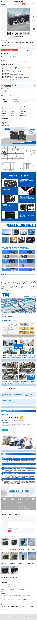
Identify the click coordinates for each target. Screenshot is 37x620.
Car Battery (29, 589)
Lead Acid (31, 606)
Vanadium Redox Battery (5, 601)
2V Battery (2, 589)
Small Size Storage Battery (5, 586)
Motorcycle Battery (21, 589)
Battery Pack (4, 599)
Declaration (28, 616)
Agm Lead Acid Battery (5, 611)
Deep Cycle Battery (12, 587)
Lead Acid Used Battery (5, 608)
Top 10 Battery (13, 611)
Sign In (2, 95)
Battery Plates (29, 586)
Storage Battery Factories (14, 606)
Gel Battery (2, 587)
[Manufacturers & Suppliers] (18, 2)
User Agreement (24, 616)
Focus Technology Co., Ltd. (12, 616)
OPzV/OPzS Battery (21, 587)
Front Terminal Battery (30, 587)
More (2, 612)
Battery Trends (19, 611)
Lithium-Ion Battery (14, 601)
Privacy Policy (33, 616)
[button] (33, 101)
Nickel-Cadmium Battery (27, 599)
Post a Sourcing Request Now (29, 530)
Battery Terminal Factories (24, 606)
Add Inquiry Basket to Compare (18, 36)
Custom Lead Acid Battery (14, 608)
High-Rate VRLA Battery (22, 586)
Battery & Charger (18, 599)
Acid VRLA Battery (32, 608)
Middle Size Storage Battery (14, 586)
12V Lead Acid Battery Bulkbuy (28, 611)
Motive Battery (12, 589)
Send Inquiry (9, 50)
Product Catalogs (14, 584)
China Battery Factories (5, 606)
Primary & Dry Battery (11, 599)
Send (9, 530)
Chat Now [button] (28, 50)
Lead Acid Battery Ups (24, 608)
